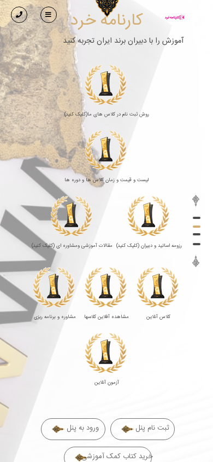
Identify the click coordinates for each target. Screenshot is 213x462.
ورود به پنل (83, 428)
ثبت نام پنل (152, 428)
